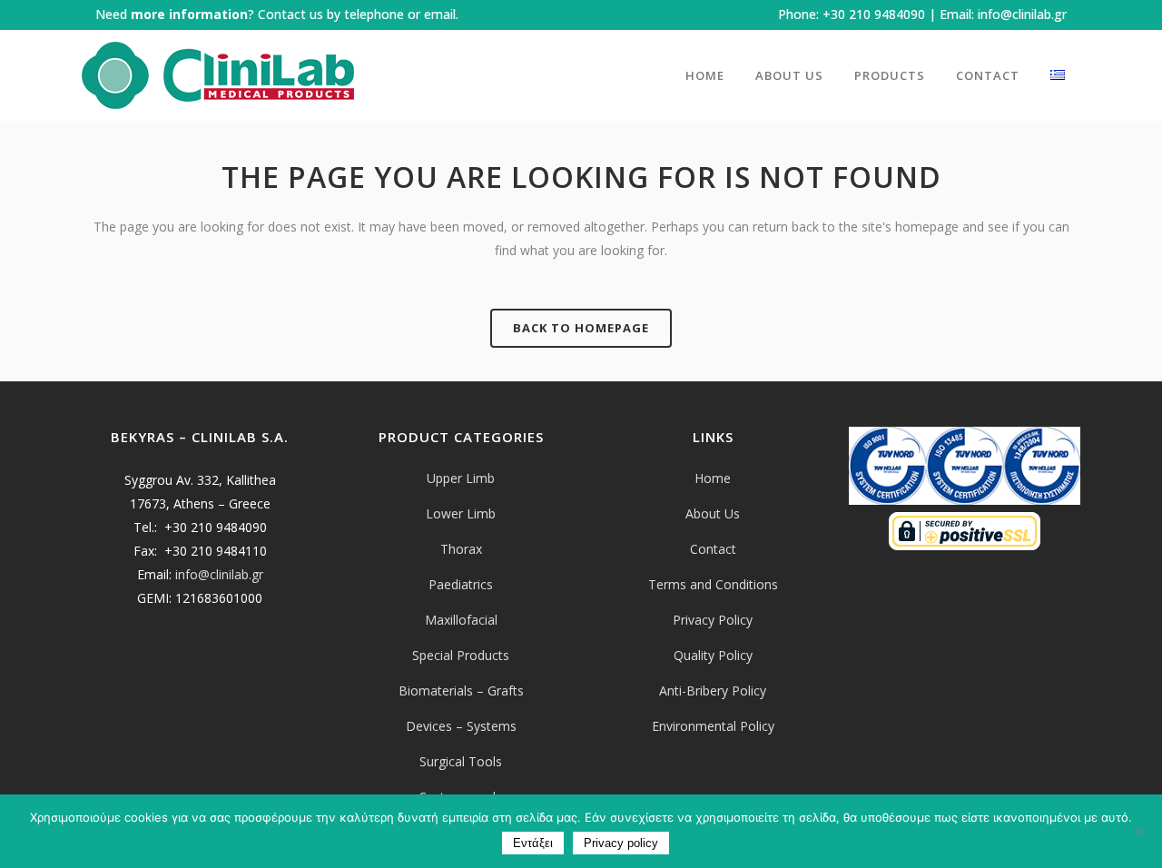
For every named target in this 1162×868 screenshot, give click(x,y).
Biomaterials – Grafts (461, 690)
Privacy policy (621, 843)
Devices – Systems (461, 726)
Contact (713, 548)
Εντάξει (533, 843)
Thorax (461, 548)
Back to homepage (581, 328)
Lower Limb (461, 513)
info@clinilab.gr (1022, 14)
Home (712, 478)
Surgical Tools (460, 761)
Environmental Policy (713, 726)
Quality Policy (713, 655)
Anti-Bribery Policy (712, 690)
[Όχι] (1139, 832)
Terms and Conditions (713, 584)
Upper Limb (461, 478)
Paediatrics (460, 584)
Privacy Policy (713, 619)
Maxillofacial (461, 619)
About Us (712, 513)
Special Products (460, 655)
